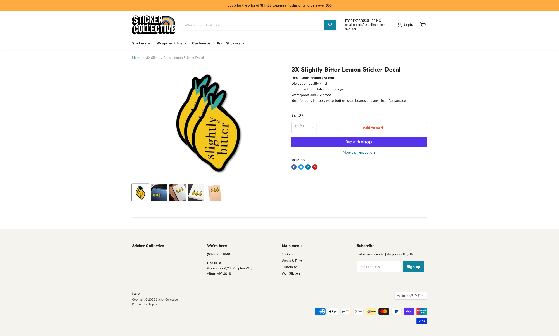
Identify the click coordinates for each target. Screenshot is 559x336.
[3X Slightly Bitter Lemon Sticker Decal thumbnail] (140, 192)
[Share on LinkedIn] (308, 167)
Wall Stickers (229, 43)
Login (408, 24)
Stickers (140, 43)
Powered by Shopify (144, 304)
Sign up (413, 267)
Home (136, 58)
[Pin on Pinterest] (314, 167)
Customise (201, 43)
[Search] (330, 25)
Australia (408, 296)
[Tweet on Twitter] (301, 167)
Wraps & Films (170, 43)
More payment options (359, 152)
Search (136, 293)
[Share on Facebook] (294, 167)
